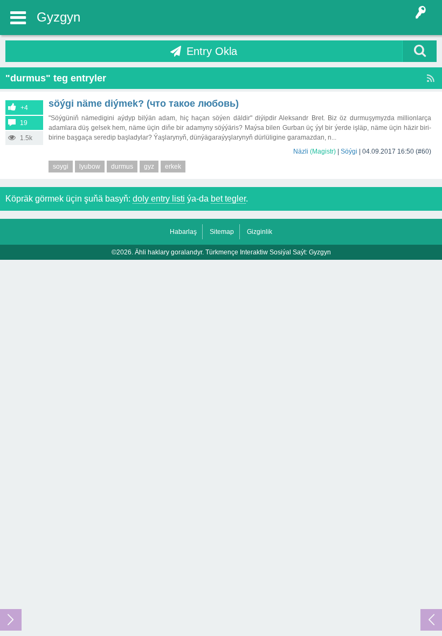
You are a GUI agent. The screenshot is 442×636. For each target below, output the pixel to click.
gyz (149, 166)
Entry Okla (212, 51)
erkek (173, 166)
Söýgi (349, 151)
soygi (60, 166)
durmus (122, 166)
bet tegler (228, 198)
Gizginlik (259, 232)
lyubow (89, 166)
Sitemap (222, 232)
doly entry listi (159, 198)
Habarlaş (183, 232)
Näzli (300, 151)
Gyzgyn (58, 17)
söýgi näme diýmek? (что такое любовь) (144, 103)
